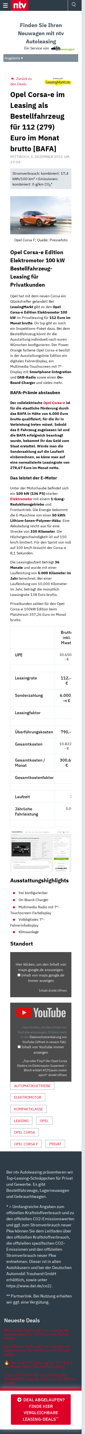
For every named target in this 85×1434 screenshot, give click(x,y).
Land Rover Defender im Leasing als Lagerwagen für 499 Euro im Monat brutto (37, 1350)
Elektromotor (27, 1097)
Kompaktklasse (28, 1109)
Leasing (21, 1120)
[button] (19, 5)
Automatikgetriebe (32, 1085)
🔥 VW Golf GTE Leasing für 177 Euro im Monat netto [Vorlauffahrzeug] (38, 1364)
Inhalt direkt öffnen (53, 990)
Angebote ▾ (14, 58)
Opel (44, 1120)
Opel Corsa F (26, 1144)
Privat (55, 1144)
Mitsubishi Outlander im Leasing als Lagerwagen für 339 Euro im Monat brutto (37, 1334)
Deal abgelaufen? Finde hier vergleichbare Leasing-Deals (43, 1409)
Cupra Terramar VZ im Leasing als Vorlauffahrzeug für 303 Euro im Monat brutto (39, 1378)
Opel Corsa (24, 1132)
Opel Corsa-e (54, 402)
